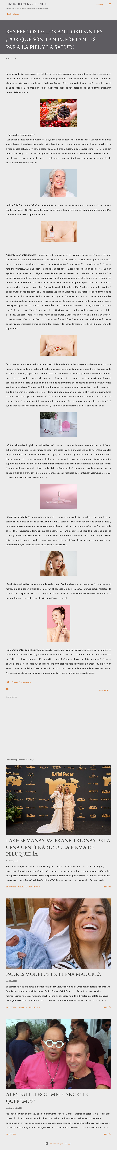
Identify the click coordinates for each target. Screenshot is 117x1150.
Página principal (13, 14)
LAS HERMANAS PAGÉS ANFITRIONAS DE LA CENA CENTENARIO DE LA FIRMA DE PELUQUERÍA (58, 847)
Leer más (107, 887)
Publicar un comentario (29, 887)
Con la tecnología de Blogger (60, 1143)
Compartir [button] (103, 690)
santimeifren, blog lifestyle (27, 4)
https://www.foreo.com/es (19, 682)
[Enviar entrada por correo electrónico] (7, 690)
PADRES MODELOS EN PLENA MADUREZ (53, 974)
